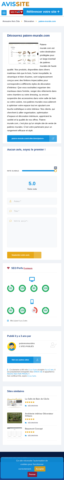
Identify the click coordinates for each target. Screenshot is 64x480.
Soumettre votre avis (20, 255)
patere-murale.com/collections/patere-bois (28, 139)
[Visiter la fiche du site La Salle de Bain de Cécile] (14, 403)
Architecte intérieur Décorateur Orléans (39, 415)
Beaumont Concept (34, 429)
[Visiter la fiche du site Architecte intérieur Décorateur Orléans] (14, 418)
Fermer (32, 474)
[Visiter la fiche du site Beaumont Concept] (14, 433)
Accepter (40, 469)
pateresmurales (27, 343)
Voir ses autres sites (20, 360)
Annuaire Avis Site (11, 21)
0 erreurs (28, 268)
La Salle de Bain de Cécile (37, 399)
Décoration (29, 21)
